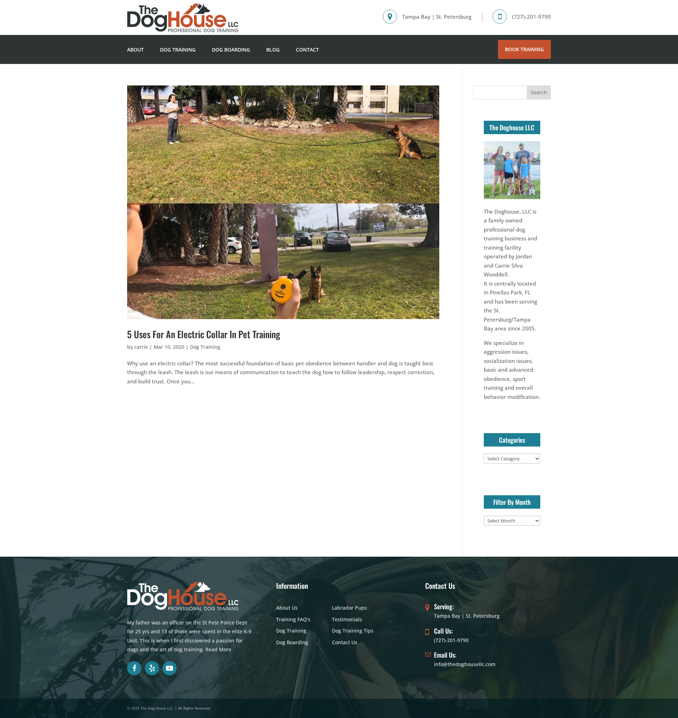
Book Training (524, 49)
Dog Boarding (231, 49)
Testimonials (347, 619)
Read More (218, 649)
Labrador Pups (349, 607)
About (135, 49)
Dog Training (178, 49)
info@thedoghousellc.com (464, 664)
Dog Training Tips (353, 630)
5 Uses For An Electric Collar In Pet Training (203, 334)
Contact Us (344, 642)
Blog (273, 49)
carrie (141, 346)
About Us (287, 607)
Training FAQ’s (293, 619)
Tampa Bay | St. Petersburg (467, 615)
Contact (307, 49)
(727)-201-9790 (451, 640)
